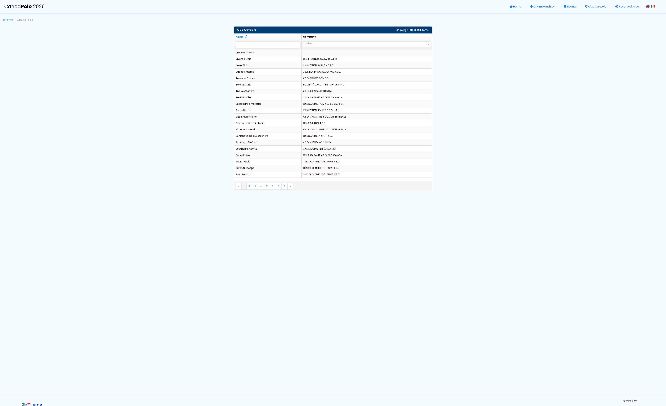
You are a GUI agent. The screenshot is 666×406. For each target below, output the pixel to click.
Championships (544, 6)
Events (571, 6)
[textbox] (365, 43)
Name (240, 36)
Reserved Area (629, 6)
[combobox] (366, 44)
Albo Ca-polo (597, 6)
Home (517, 6)
